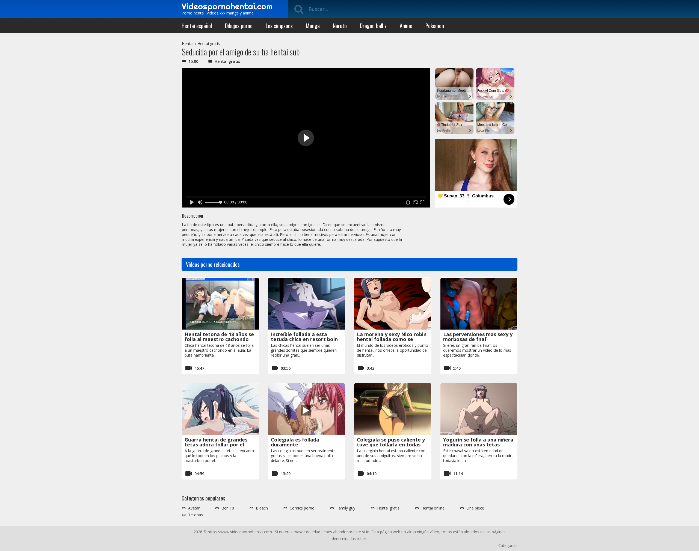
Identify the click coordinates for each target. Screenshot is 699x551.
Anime (406, 26)
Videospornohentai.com (227, 6)
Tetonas (195, 515)
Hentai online (433, 508)
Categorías (507, 545)
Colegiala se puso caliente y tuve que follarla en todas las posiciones (391, 444)
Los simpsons (279, 26)
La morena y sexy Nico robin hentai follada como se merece (391, 339)
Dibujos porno (239, 26)
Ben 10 (227, 508)
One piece (475, 508)
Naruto (340, 26)
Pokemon (434, 26)
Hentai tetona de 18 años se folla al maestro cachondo (219, 336)
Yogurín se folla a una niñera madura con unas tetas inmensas (478, 444)
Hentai (187, 43)
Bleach (262, 508)
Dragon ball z (373, 26)
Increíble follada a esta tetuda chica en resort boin (304, 336)
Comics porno (302, 508)
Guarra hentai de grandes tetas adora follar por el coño (216, 444)
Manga (313, 26)
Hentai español (197, 26)
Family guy (345, 508)
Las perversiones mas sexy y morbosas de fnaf (478, 336)
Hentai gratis (208, 43)
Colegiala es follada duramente (295, 442)
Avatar (194, 508)
